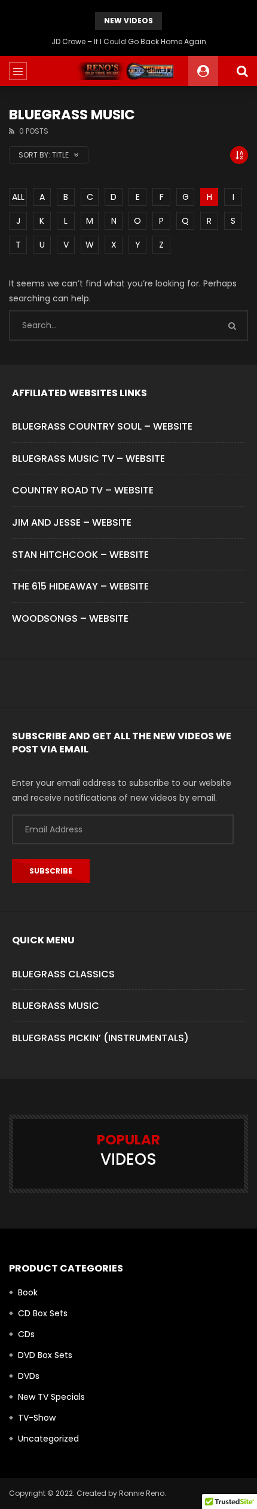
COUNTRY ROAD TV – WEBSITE (83, 490)
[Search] (242, 71)
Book (28, 1292)
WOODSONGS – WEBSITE (70, 618)
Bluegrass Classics (63, 974)
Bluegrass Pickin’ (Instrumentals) (100, 1038)
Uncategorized (48, 1439)
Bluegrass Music (55, 1006)
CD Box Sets (43, 1313)
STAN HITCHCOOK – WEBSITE (80, 554)
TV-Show (37, 1418)
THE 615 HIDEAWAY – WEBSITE (80, 586)
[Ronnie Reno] (129, 71)
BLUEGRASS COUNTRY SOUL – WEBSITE (102, 426)
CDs (26, 1334)
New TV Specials (51, 1397)
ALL (18, 197)
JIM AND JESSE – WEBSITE (71, 522)
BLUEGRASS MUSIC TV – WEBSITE (88, 458)
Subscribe (50, 871)
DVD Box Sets (45, 1355)
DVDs (28, 1376)
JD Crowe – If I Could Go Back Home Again (128, 41)
